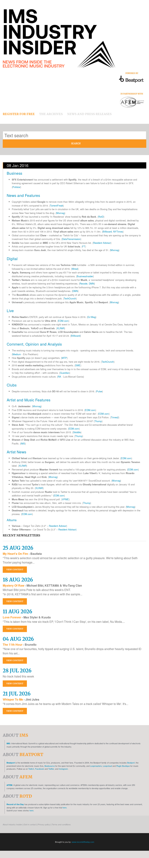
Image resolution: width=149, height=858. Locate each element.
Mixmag (60, 213)
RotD (101, 216)
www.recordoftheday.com (83, 841)
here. (65, 807)
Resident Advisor (102, 242)
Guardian (64, 372)
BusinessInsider (85, 276)
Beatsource (50, 765)
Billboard (107, 231)
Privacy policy (44, 824)
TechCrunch (70, 298)
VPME (65, 499)
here (31, 810)
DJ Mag (92, 317)
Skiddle (77, 432)
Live (10, 310)
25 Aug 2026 (18, 548)
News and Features (23, 195)
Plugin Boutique (123, 765)
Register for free (19, 114)
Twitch (31, 768)
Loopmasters (96, 765)
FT (83, 246)
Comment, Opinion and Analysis (34, 344)
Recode (83, 283)
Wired (75, 268)
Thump (98, 421)
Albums (12, 520)
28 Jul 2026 (17, 670)
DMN (91, 283)
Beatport (11, 762)
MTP (64, 358)
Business (14, 173)
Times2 (114, 417)
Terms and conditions (61, 824)
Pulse (99, 391)
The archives (51, 114)
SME (77, 365)
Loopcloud (107, 765)
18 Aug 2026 (18, 580)
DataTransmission (71, 239)
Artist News (16, 451)
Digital (12, 258)
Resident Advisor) (67, 529)
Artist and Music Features (28, 399)
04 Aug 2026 (18, 639)
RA (59, 376)
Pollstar (16, 187)
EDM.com (63, 320)
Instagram (63, 768)
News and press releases (89, 114)
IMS (23, 443)
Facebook (39, 768)
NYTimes (118, 231)
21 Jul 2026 (17, 694)
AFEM (9, 785)
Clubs (12, 385)
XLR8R (60, 328)
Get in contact (30, 824)
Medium (17, 354)
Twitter (51, 768)
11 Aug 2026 (17, 611)
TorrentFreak (56, 205)
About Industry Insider (12, 824)
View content (14, 569)
